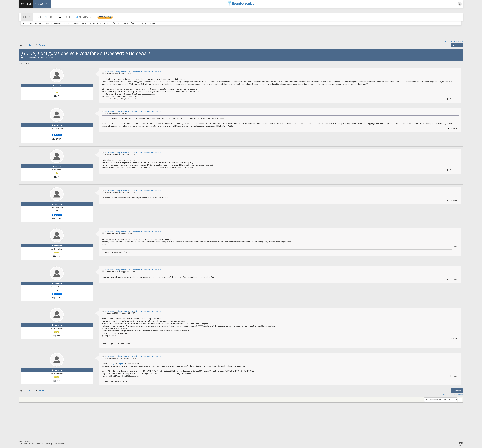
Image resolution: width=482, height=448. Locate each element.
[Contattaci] (460, 444)
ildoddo (58, 85)
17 (30, 45)
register (121, 363)
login (113, 363)
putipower (58, 245)
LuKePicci (58, 125)
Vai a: (422, 400)
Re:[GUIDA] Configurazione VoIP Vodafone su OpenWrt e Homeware (133, 72)
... (28, 45)
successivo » (458, 41)
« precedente (447, 41)
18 (33, 45)
